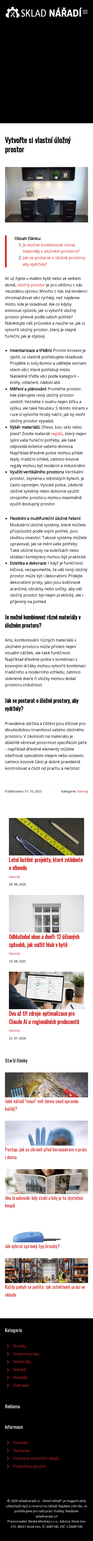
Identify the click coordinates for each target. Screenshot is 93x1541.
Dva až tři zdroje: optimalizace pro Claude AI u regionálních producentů (44, 1017)
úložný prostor (31, 285)
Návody (82, 791)
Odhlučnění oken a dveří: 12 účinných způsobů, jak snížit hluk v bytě (44, 940)
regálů (57, 433)
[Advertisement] (46, 68)
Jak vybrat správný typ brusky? (32, 1246)
